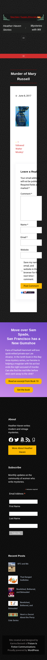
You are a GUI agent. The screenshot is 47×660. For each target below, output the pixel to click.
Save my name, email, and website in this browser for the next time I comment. (31, 271)
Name (24, 224)
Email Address (17, 494)
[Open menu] (23, 38)
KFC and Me (23, 564)
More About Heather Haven (22, 450)
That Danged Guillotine (26, 578)
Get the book (23, 389)
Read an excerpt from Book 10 (23, 381)
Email (24, 237)
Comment (26, 193)
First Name (14, 506)
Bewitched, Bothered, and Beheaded (26, 590)
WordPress (33, 650)
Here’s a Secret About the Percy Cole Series (21, 617)
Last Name (14, 518)
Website (25, 249)
